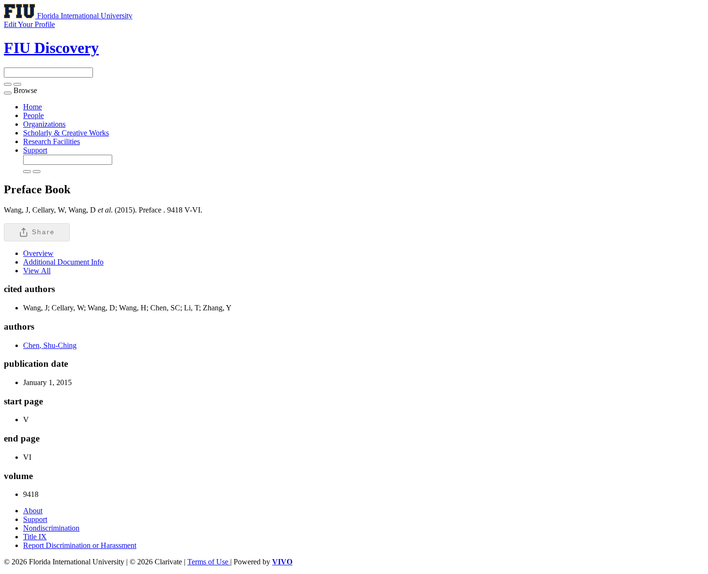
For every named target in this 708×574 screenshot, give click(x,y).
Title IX (35, 537)
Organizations (44, 124)
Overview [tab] (38, 253)
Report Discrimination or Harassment (79, 545)
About (32, 511)
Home (32, 107)
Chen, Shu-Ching (50, 345)
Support (35, 150)
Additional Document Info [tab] (63, 262)
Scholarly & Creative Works (66, 133)
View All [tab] (37, 271)
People (33, 115)
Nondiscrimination (51, 528)
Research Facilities (51, 141)
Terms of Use (208, 562)
